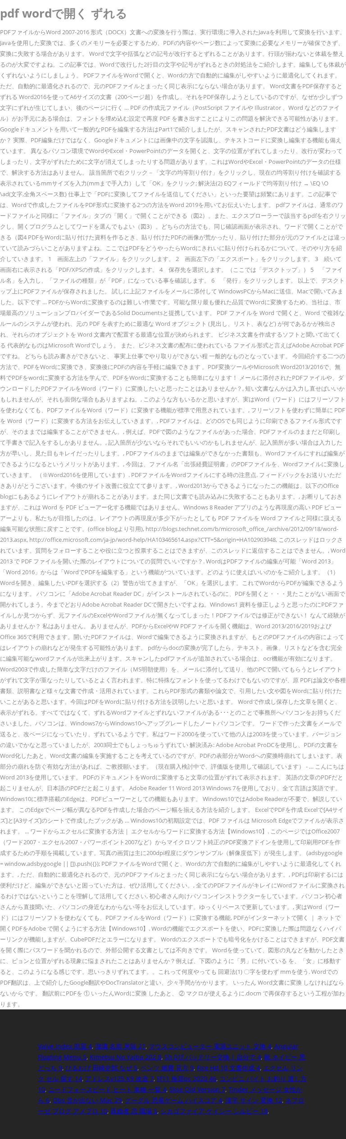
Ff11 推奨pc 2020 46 (186, 1078)
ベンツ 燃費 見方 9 (167, 1067)
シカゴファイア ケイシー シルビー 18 (214, 1111)
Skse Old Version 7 (197, 1089)
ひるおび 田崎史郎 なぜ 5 (101, 1067)
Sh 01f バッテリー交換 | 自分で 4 (212, 1057)
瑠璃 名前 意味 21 (120, 1046)
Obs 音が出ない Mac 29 (87, 1100)
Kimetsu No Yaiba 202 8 (125, 1057)
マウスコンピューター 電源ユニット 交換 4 (210, 1046)
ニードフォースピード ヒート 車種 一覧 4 (107, 1089)
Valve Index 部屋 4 (65, 1046)
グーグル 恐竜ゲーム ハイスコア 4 (173, 1100)
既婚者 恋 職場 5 (133, 1111)
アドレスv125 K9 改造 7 (119, 1078)
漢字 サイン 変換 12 (253, 1100)
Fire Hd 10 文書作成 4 (228, 1067)
